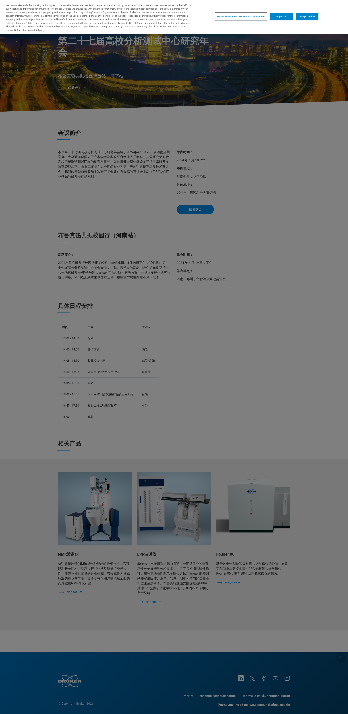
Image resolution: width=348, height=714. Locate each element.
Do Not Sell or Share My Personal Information (241, 16)
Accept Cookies (307, 16)
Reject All (281, 16)
